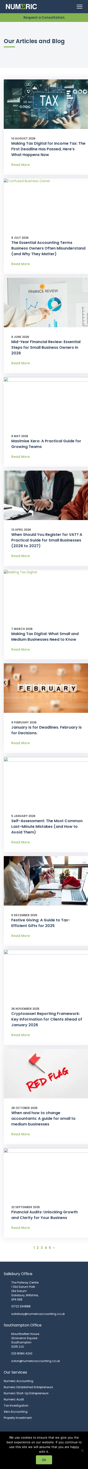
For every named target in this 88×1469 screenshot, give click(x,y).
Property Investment (18, 1418)
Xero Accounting (15, 1412)
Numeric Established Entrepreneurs (28, 1387)
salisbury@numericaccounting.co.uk (38, 1314)
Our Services (15, 1372)
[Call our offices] (69, 6)
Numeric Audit (14, 1399)
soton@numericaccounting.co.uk (35, 1361)
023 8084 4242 (21, 1353)
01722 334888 (21, 1306)
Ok (44, 1460)
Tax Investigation (16, 1405)
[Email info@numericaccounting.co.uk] (59, 6)
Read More (20, 164)
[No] (82, 1450)
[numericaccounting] (25, 6)
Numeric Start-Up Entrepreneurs (26, 1393)
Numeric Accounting (18, 1381)
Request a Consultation (44, 17)
